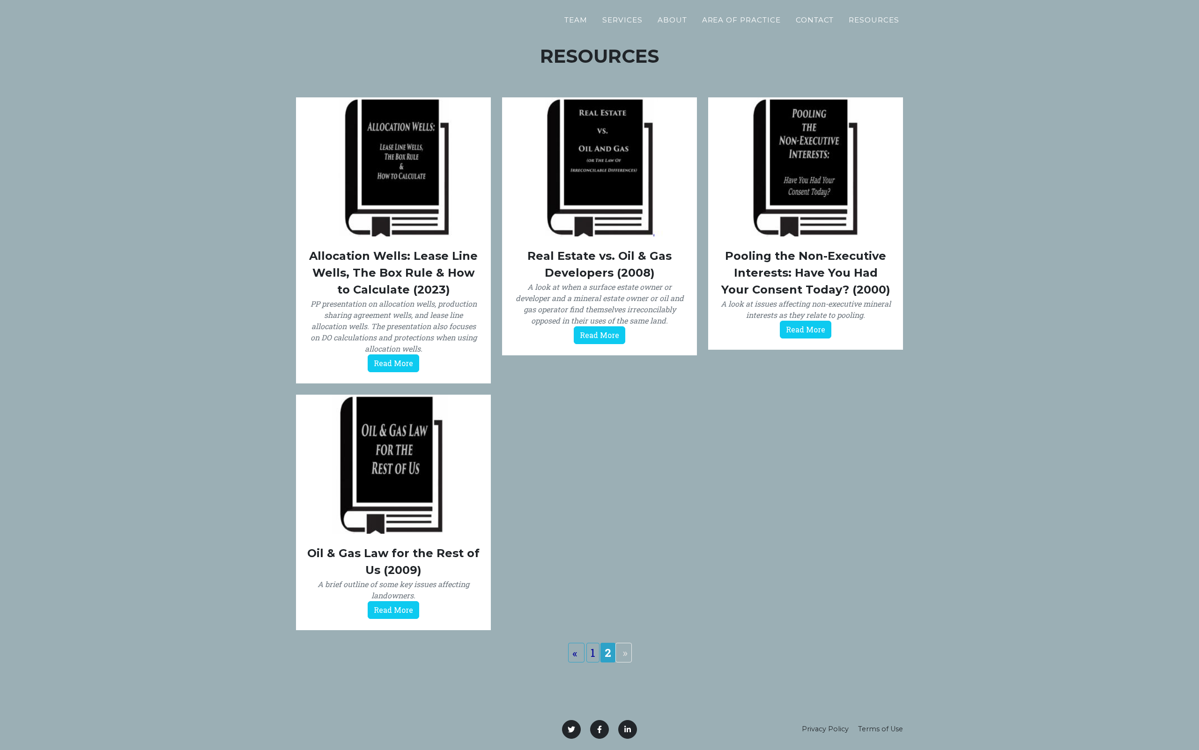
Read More (393, 363)
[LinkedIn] (627, 729)
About (672, 19)
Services (622, 19)
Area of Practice (741, 19)
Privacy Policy (825, 729)
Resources (874, 19)
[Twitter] (571, 729)
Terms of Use (880, 729)
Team (575, 19)
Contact (815, 19)
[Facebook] (599, 729)
